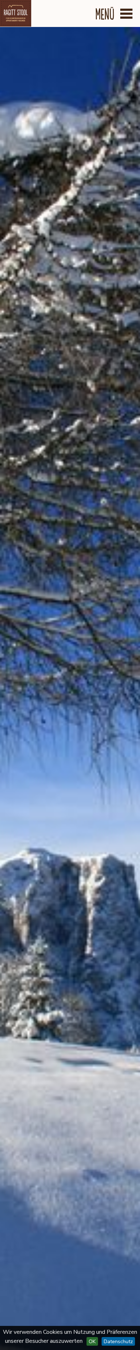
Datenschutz (118, 1341)
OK (92, 1341)
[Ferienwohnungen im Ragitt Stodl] (15, 13)
